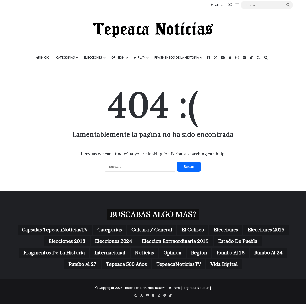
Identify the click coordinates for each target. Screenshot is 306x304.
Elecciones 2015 (266, 230)
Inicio (44, 57)
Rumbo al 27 (82, 264)
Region (199, 253)
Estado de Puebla (237, 241)
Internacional (109, 253)
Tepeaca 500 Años (126, 264)
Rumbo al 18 (231, 253)
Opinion (172, 253)
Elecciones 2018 (67, 241)
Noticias (144, 253)
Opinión (117, 57)
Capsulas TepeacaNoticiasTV (55, 230)
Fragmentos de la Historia (176, 57)
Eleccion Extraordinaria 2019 (175, 241)
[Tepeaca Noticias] (153, 30)
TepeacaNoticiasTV (178, 264)
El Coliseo (193, 230)
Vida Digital (224, 264)
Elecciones (93, 57)
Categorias (65, 57)
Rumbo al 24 (268, 253)
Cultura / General (151, 230)
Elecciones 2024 (113, 241)
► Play (139, 57)
